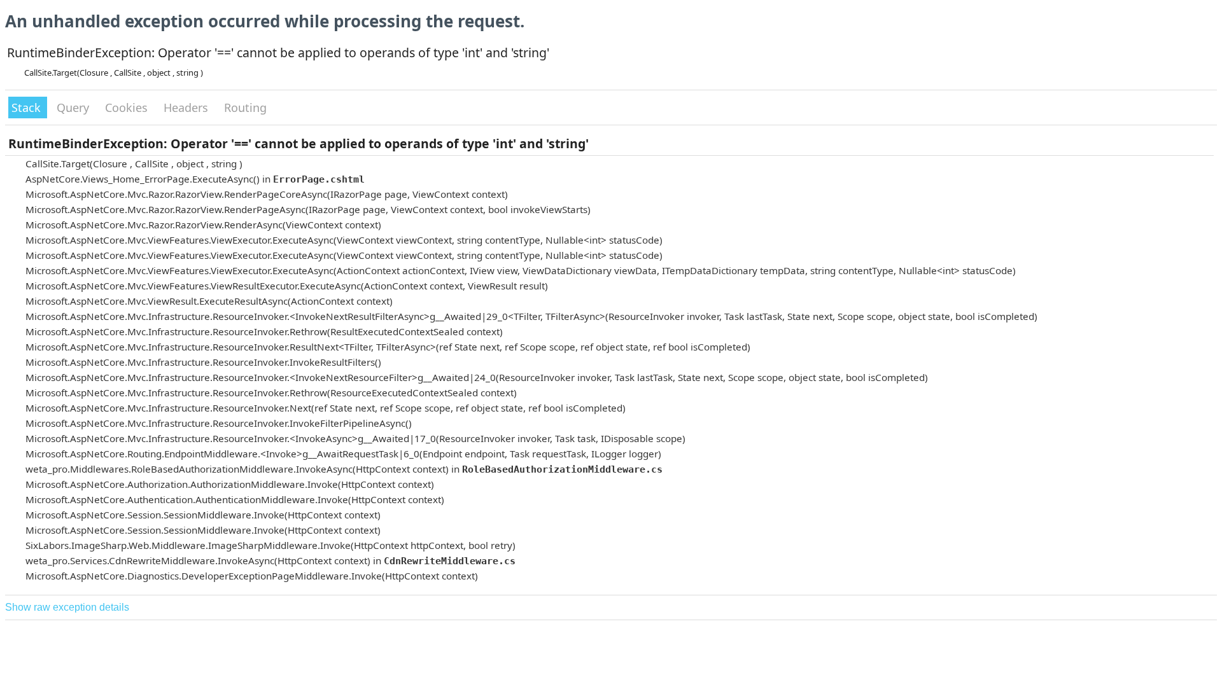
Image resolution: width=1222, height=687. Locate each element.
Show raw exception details (67, 607)
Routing (245, 107)
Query (74, 107)
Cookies (128, 107)
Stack (27, 107)
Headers (187, 107)
